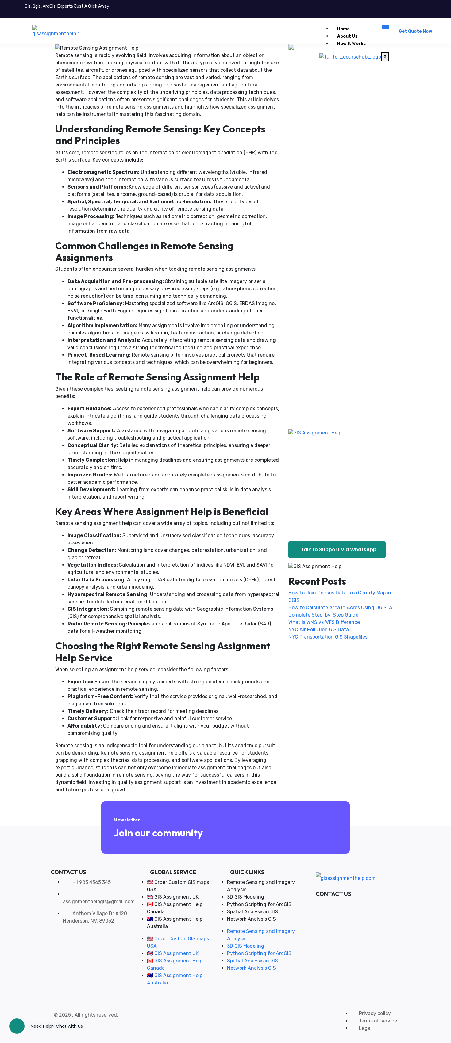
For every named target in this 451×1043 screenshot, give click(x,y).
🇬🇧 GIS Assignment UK (173, 897)
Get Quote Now (415, 31)
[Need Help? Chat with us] (17, 1026)
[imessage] (339, 904)
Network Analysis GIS (251, 919)
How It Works (351, 43)
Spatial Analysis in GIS (252, 912)
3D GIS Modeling (245, 897)
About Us (347, 36)
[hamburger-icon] (385, 27)
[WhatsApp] (330, 904)
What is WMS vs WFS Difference (324, 622)
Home (343, 29)
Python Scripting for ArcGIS (259, 904)
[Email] (348, 904)
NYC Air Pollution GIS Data (318, 629)
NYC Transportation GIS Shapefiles (328, 637)
